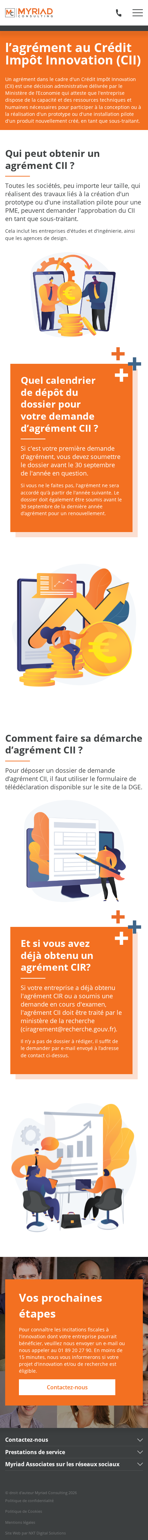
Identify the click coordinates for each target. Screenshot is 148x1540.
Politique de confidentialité (29, 1500)
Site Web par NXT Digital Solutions (35, 1533)
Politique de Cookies (23, 1511)
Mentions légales (20, 1522)
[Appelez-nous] (118, 12)
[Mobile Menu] (138, 12)
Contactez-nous (67, 1387)
